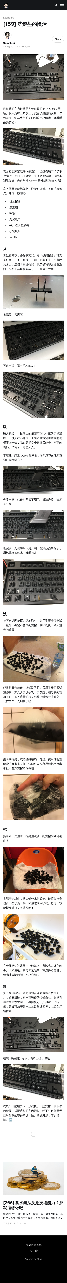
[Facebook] (36, 1251)
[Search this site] (55, 5)
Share (58, 39)
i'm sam (29, 1244)
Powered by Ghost (33, 1259)
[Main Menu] (62, 5)
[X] (30, 1251)
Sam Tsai (9, 43)
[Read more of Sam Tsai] (7, 34)
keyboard (8, 17)
